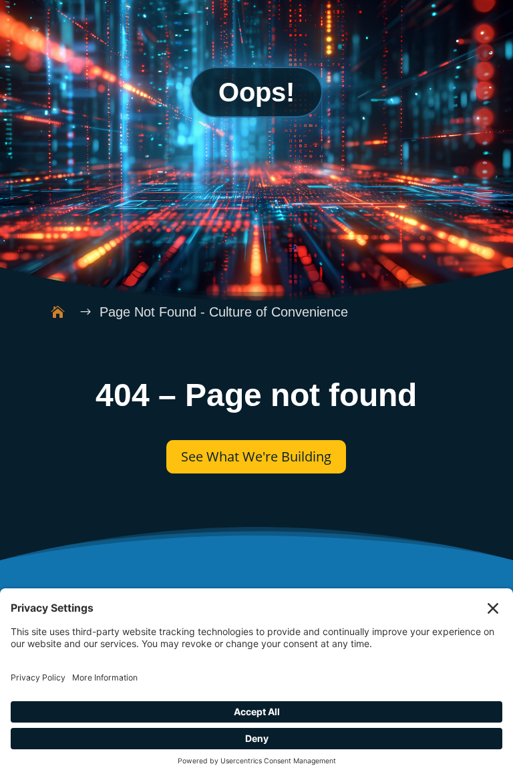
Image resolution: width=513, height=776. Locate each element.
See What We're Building (256, 456)
